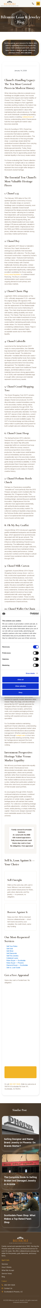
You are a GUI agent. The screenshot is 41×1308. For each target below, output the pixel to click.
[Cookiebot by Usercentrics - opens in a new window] (30, 613)
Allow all (20, 679)
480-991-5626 (14, 1084)
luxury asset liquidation (12, 274)
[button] (38, 3)
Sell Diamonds (11, 953)
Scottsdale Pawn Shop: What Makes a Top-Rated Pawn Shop (19, 1219)
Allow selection (20, 686)
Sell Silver (9, 951)
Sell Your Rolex (11, 946)
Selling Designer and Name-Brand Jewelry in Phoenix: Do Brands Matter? (20, 1142)
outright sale (20, 735)
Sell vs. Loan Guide (13, 968)
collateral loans (27, 117)
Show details (30, 673)
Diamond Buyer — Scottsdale (17, 965)
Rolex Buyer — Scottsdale (15, 960)
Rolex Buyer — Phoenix (15, 963)
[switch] (36, 653)
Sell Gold (9, 949)
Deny (20, 692)
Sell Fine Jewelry (12, 956)
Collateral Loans (12, 958)
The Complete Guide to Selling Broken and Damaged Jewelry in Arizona (20, 1181)
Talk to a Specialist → (20, 1073)
